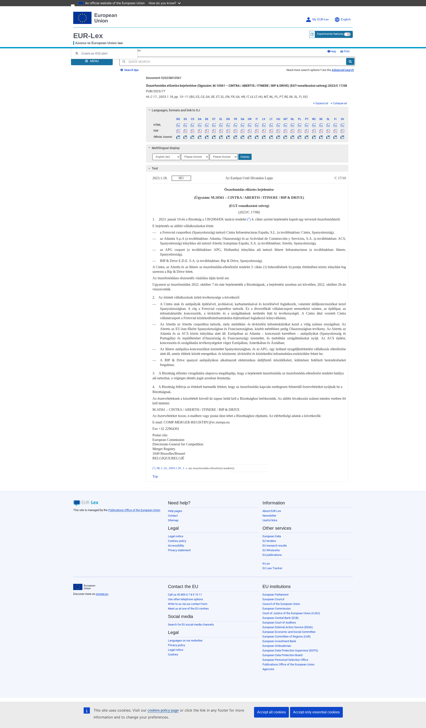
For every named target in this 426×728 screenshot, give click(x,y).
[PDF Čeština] (192, 131)
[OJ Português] (306, 137)
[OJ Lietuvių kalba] (271, 137)
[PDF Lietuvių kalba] (271, 131)
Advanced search (343, 70)
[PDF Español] (185, 131)
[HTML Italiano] (256, 125)
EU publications (272, 555)
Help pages (175, 511)
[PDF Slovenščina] (328, 131)
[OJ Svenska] (342, 137)
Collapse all (340, 103)
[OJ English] (228, 137)
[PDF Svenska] (342, 131)
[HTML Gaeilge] (242, 125)
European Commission (276, 608)
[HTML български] (178, 125)
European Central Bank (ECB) (280, 618)
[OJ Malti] (285, 137)
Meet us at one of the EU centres (188, 608)
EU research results (274, 545)
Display (245, 156)
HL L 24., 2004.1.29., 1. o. (172, 468)
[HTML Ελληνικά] (221, 125)
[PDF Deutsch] (206, 131)
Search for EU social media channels (191, 624)
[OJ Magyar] (278, 137)
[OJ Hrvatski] (249, 137)
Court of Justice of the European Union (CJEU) (291, 613)
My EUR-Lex (320, 19)
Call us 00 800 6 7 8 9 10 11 (185, 594)
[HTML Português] (306, 125)
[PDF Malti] (285, 131)
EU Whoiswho (271, 550)
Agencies (268, 669)
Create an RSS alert (94, 53)
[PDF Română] (313, 131)
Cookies (173, 654)
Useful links (269, 520)
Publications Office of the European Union (134, 510)
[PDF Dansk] (199, 131)
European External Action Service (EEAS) (287, 627)
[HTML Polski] (299, 125)
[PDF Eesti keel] (213, 131)
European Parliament (275, 594)
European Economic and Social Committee (289, 632)
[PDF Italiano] (256, 131)
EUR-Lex (88, 36)
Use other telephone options (185, 599)
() (249, 219)
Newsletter (269, 515)
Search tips (131, 70)
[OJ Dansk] (199, 137)
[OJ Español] (185, 137)
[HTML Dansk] (199, 125)
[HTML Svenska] (342, 125)
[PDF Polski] (299, 131)
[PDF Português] (306, 131)
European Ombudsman (276, 645)
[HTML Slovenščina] (328, 125)
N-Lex (266, 563)
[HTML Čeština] (192, 125)
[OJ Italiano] (256, 137)
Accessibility (176, 545)
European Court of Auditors (279, 622)
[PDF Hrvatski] (249, 131)
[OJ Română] (313, 137)
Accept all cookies (271, 712)
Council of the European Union (281, 604)
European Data (271, 536)
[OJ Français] (235, 137)
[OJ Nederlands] (292, 137)
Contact (173, 515)
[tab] (247, 110)
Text (155, 168)
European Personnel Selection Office (285, 659)
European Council (273, 599)
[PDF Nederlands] (292, 131)
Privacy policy (176, 645)
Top (155, 476)
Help (333, 51)
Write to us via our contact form (187, 604)
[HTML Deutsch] (206, 125)
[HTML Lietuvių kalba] (271, 125)
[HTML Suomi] (335, 125)
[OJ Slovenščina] (328, 137)
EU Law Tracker (272, 568)
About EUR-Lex (271, 511)
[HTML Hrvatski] (249, 125)
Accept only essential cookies (316, 712)
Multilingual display (166, 148)
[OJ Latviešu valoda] (263, 137)
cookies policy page (163, 710)
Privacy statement (179, 550)
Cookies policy (177, 541)
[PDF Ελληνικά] (221, 131)
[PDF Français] (235, 131)
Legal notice (175, 536)
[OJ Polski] (299, 137)
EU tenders (269, 541)
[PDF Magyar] (278, 131)
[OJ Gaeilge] (242, 137)
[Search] (350, 61)
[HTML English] (228, 125)
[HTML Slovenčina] (321, 125)
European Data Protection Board (282, 655)
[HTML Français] (235, 125)
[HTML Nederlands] (292, 125)
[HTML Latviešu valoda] (263, 125)
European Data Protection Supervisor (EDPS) (290, 650)
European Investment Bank (279, 641)
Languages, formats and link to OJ (176, 110)
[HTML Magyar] (278, 125)
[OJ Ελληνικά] (221, 137)
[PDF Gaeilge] (242, 131)
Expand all (322, 103)
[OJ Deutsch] (206, 137)
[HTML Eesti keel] (213, 125)
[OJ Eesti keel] (213, 137)
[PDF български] (178, 131)
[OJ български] (178, 137)
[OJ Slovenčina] (321, 137)
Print (346, 51)
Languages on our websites (185, 640)
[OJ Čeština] (192, 137)
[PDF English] (228, 131)
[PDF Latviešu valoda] (263, 131)
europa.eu (102, 594)
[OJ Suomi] (335, 137)
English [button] (346, 19)
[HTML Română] (313, 125)
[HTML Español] (185, 125)
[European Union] (84, 587)
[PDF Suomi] (335, 131)
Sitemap (173, 520)
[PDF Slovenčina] (321, 131)
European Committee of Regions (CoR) (286, 636)
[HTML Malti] (285, 125)
